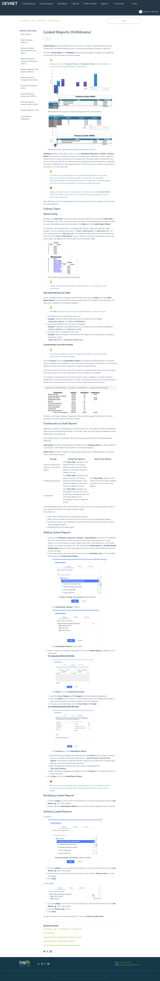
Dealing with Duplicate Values (29, 87)
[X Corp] (48, 951)
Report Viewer (26, 34)
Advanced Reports (54, 20)
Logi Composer (46, 4)
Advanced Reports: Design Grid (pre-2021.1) (29, 103)
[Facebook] (44, 951)
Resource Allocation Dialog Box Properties (58, 941)
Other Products (90, 4)
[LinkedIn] (51, 951)
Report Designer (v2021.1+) (27, 41)
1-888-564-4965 (125, 962)
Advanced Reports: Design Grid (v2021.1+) (29, 95)
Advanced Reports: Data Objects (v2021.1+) (29, 70)
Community (119, 4)
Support (104, 4)
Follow (48, 38)
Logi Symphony (28, 4)
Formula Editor (48, 933)
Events (134, 4)
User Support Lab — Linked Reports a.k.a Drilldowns (62, 929)
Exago (33, 20)
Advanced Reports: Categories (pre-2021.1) (29, 79)
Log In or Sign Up (150, 11)
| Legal (92, 978)
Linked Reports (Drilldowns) (26, 117)
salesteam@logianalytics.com (130, 965)
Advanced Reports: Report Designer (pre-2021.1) (29, 50)
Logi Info (75, 4)
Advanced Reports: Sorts (30, 110)
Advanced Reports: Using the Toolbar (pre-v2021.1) (29, 61)
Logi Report (62, 4)
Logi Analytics (24, 20)
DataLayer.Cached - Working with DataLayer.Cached (62, 937)
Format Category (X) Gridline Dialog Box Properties (62, 945)
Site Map (106, 978)
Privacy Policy (99, 978)
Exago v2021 (41, 20)
